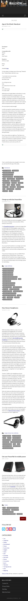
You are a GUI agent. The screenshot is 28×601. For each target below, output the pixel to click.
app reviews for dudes (8, 172)
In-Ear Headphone (7, 444)
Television (5, 564)
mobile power (15, 509)
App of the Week (7, 170)
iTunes (18, 184)
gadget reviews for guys (9, 283)
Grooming (5, 555)
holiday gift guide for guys (9, 293)
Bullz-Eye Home (6, 592)
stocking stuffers (7, 299)
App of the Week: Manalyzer (11, 24)
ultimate (5, 191)
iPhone (19, 295)
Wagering (5, 570)
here (8, 68)
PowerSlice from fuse (9, 226)
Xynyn (11, 191)
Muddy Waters (10, 188)
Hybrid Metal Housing (16, 441)
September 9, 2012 (6, 26)
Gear (4, 553)
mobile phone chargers (12, 507)
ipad (4, 184)
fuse (20, 278)
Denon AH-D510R (6, 439)
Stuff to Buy (10, 265)
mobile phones (6, 509)
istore (13, 184)
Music (13, 433)
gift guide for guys (14, 289)
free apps (14, 182)
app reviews (15, 170)
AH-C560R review (7, 435)
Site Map (4, 589)
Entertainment (7, 167)
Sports (4, 563)
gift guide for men (7, 291)
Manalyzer (12, 186)
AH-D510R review (16, 435)
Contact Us (5, 583)
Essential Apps (6, 182)
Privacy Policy (6, 586)
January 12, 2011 (6, 310)
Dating (5, 542)
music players (17, 446)
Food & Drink (6, 548)
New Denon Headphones (10, 308)
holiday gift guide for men (9, 295)
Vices (4, 568)
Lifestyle (9, 433)
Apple (4, 437)
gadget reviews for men (8, 285)
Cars (4, 538)
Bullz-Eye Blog (14, 598)
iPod (8, 184)
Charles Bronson (15, 180)
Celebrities (5, 540)
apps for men (6, 180)
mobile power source (8, 511)
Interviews (5, 557)
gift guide (5, 289)
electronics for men (8, 272)
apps (4, 178)
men (4, 188)
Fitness (5, 546)
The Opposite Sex (7, 566)
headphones (6, 441)
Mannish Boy (20, 186)
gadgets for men (17, 287)
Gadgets (6, 265)
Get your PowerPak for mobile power (14, 456)
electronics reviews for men (10, 278)
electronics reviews (8, 274)
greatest (21, 182)
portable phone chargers (9, 513)
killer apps (5, 186)
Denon (9, 437)
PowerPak (12, 486)
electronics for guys (8, 270)
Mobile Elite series (7, 446)
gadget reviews (7, 281)
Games (4, 551)
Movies (5, 559)
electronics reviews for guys (10, 276)
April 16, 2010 (5, 458)
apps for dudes (11, 178)
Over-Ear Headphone (8, 448)
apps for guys (20, 178)
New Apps (18, 188)
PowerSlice (10, 297)
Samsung (17, 297)
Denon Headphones (17, 439)
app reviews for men (8, 176)
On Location (6, 561)
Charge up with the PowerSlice (12, 199)
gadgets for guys (7, 287)
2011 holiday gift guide (8, 268)
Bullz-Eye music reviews (14, 410)
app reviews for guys (8, 174)
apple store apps (19, 176)
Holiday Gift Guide (18, 291)
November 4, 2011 (6, 201)
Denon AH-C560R (16, 437)
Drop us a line (5, 573)
